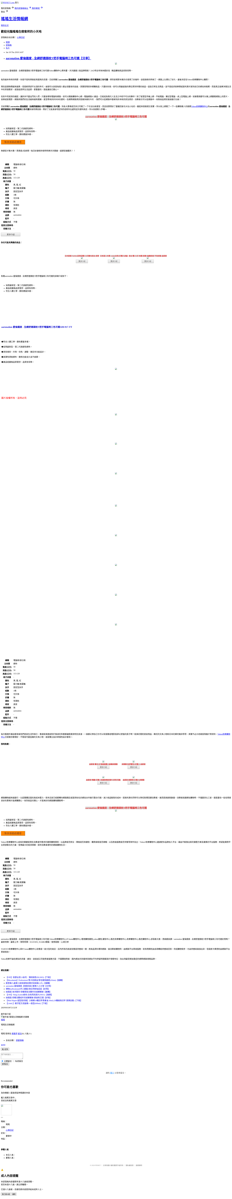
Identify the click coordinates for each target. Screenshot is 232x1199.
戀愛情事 (20, 1040)
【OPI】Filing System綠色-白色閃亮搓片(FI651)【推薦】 (29, 995)
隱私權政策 (130, 1165)
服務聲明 (139, 1165)
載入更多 (5, 1049)
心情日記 (21, 37)
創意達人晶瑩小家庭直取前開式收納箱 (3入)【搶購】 (28, 983)
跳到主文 (5, 25)
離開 (13, 1194)
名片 (8, 48)
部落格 (9, 45)
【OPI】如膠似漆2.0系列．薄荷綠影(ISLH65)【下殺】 (29, 977)
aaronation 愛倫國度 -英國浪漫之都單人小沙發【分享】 (29, 986)
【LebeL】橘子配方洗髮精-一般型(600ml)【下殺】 (27, 1003)
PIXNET (98, 1165)
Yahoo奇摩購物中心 (199, 106)
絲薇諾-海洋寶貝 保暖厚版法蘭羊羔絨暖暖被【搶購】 (28, 992)
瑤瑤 (3, 1020)
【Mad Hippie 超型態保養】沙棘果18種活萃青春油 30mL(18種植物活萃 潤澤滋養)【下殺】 (44, 1000)
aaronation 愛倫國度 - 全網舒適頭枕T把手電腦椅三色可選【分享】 (48, 58)
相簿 (8, 42)
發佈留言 (5, 1064)
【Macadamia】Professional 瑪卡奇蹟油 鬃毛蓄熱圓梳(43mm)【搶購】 (35, 980)
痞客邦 (14, 1034)
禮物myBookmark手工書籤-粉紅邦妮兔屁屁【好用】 (28, 989)
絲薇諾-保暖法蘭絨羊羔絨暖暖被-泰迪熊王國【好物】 (28, 998)
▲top (3, 1045)
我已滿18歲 (6, 1194)
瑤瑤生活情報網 (14, 19)
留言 (20, 1034)
